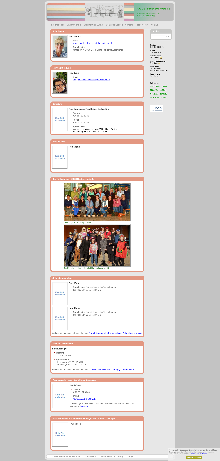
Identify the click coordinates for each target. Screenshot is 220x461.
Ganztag (129, 25)
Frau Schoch (155, 58)
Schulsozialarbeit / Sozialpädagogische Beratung (111, 369)
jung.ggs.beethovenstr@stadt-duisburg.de (91, 80)
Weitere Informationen (199, 454)
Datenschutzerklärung (112, 456)
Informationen (57, 25)
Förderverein (142, 25)
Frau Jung (153, 63)
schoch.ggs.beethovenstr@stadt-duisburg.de (93, 43)
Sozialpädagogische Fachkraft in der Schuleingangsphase (115, 333)
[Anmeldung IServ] (156, 104)
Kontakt (154, 25)
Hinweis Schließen (194, 457)
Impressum (90, 456)
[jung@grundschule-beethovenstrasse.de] (159, 61)
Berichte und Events (93, 25)
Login (131, 456)
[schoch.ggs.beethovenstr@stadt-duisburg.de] (161, 56)
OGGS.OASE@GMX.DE (84, 399)
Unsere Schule (74, 25)
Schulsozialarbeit (114, 25)
